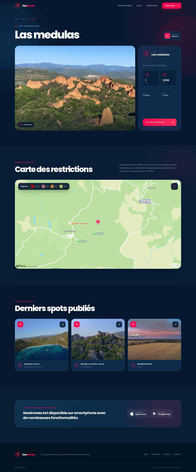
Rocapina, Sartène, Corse (92, 364)
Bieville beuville (144, 364)
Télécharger (170, 5)
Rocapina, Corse (31, 364)
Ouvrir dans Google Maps (155, 122)
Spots (139, 5)
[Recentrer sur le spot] (174, 186)
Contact (167, 454)
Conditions (177, 454)
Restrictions (152, 5)
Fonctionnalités (125, 5)
